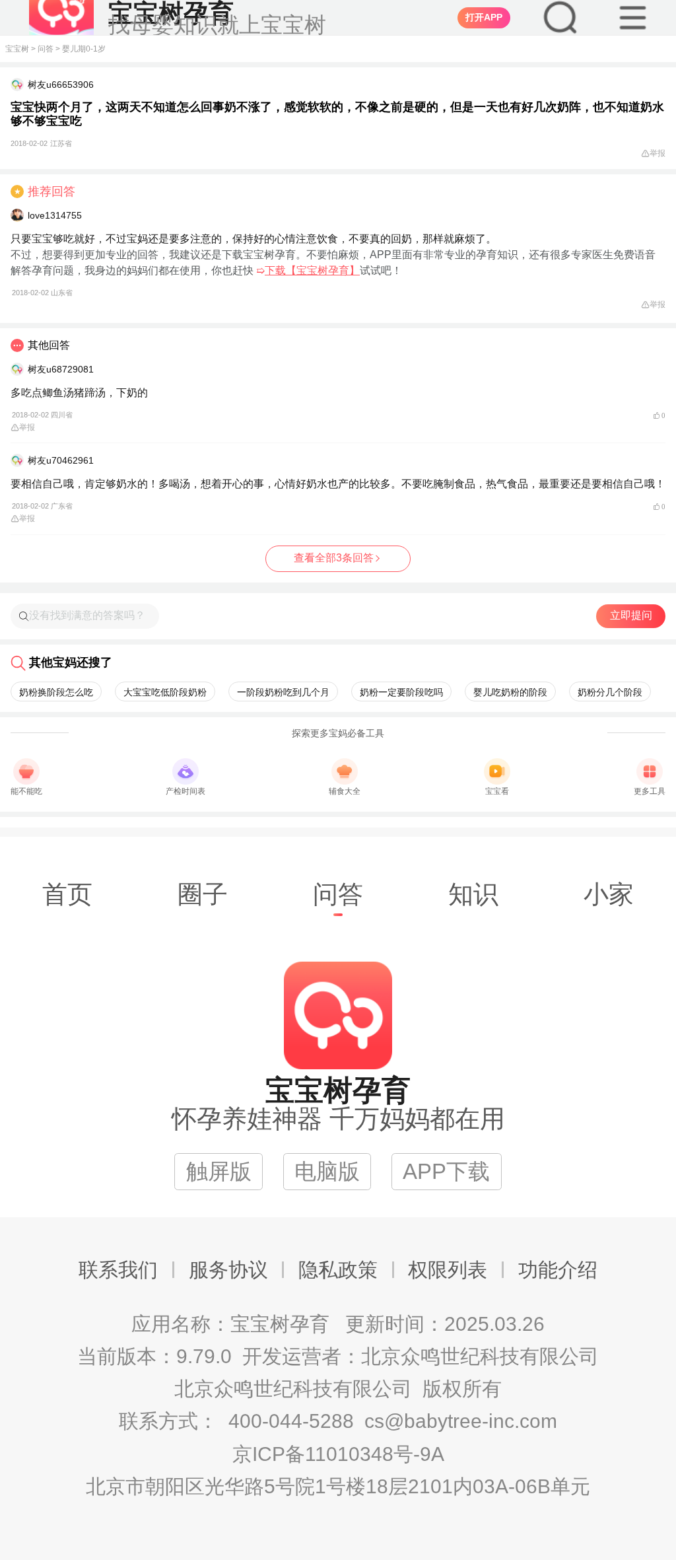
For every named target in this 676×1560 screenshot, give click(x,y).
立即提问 (631, 615)
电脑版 (327, 1171)
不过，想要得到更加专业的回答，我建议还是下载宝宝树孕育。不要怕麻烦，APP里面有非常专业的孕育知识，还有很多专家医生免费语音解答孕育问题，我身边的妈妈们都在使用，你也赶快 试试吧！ (333, 273)
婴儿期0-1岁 (84, 48)
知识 (473, 894)
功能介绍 (557, 1270)
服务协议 (228, 1270)
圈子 (203, 894)
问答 (45, 48)
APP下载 (446, 1171)
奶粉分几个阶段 (610, 692)
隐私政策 (338, 1270)
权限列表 (447, 1270)
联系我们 (118, 1270)
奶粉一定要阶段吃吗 (401, 692)
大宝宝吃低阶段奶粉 (165, 692)
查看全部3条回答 (334, 557)
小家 (609, 894)
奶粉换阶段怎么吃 (56, 692)
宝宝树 (17, 48)
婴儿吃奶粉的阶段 (510, 692)
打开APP (483, 17)
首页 (67, 894)
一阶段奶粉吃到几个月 (283, 692)
